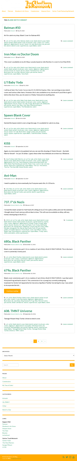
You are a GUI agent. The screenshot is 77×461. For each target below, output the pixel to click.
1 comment (69, 220)
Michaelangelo (15, 327)
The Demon (43, 165)
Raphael (30, 327)
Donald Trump (33, 223)
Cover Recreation (21, 299)
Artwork (12, 31)
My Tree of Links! (7, 385)
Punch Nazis (25, 230)
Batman (23, 41)
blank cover (29, 41)
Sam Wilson (38, 230)
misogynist (13, 228)
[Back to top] (72, 456)
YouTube (5, 431)
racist (31, 230)
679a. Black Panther (17, 270)
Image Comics (31, 132)
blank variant (13, 69)
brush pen (29, 42)
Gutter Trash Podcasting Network (63, 11)
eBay (45, 223)
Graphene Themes (16, 458)
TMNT (17, 330)
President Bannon (15, 230)
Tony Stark (24, 74)
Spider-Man (7, 231)
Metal (9, 164)
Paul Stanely (16, 164)
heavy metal (33, 162)
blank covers (26, 297)
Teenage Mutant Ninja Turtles (21, 329)
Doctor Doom (8, 71)
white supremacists (22, 233)
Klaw (36, 301)
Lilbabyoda (46, 103)
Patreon (10, 11)
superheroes (24, 46)
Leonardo (7, 327)
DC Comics (45, 42)
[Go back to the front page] (38, 4)
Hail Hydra (43, 225)
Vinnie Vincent (23, 167)
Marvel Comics (25, 72)
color (34, 42)
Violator (44, 133)
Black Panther (17, 257)
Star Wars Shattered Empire (33, 105)
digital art (7, 44)
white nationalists (9, 233)
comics (39, 42)
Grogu (30, 103)
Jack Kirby (17, 260)
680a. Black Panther (17, 241)
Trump (41, 231)
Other (17, 85)
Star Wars (20, 105)
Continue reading (12, 291)
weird (39, 46)
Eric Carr (16, 162)
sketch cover (15, 46)
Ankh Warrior (18, 159)
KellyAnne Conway (28, 226)
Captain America (38, 222)
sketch (8, 46)
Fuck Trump (36, 225)
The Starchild (14, 167)
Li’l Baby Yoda (13, 82)
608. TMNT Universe (18, 311)
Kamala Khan (18, 226)
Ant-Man (10, 175)
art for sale (12, 41)
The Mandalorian (26, 107)
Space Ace (12, 165)
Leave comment (68, 41)
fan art (22, 44)
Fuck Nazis (28, 225)
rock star (46, 164)
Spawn (11, 133)
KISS (7, 143)
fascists (16, 225)
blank (26, 220)
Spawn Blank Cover (17, 115)
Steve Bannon (16, 231)
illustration (38, 44)
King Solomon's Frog (27, 301)
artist (18, 41)
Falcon (6, 225)
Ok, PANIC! (6, 402)
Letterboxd (6, 435)
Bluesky (4, 433)
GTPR (4, 447)
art (7, 41)
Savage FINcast (7, 445)
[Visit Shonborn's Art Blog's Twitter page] (67, 456)
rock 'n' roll (39, 164)
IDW (33, 326)
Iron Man (17, 72)
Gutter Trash (6, 440)
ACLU (8, 220)
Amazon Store (45, 11)
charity (46, 222)
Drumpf (40, 223)
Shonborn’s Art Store (22, 11)
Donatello (28, 326)
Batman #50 (12, 27)
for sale (31, 44)
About (4, 11)
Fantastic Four (34, 71)
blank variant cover (20, 42)
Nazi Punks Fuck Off (31, 228)
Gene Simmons (24, 162)
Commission (24, 259)
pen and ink (33, 72)
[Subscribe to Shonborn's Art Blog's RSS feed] (64, 456)
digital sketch (15, 44)
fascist (11, 225)
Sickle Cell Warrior (17, 302)
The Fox (6, 167)
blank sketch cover (40, 41)
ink (43, 44)
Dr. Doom (17, 71)
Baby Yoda (24, 100)
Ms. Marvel (20, 228)
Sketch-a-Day (18, 205)
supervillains (33, 46)
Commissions (35, 11)
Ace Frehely (10, 159)
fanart (27, 44)
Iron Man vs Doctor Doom (21, 54)
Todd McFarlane (36, 133)
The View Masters (8, 443)
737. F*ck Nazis (14, 202)
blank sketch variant (10, 102)
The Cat (36, 165)
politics (6, 230)
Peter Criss (31, 164)
